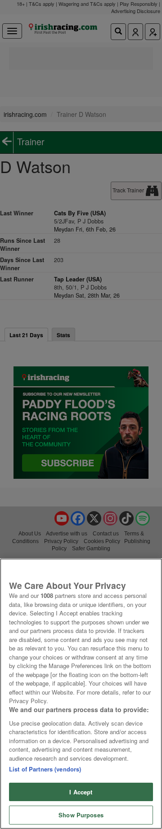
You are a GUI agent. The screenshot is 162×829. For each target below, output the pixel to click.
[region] (81, 693)
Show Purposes (81, 815)
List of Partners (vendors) (45, 769)
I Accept (80, 792)
